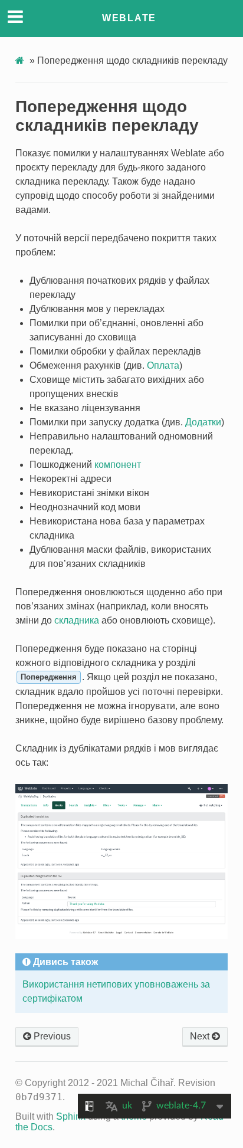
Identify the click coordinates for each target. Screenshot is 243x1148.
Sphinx (71, 1116)
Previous (51, 1036)
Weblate (129, 18)
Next (201, 1036)
